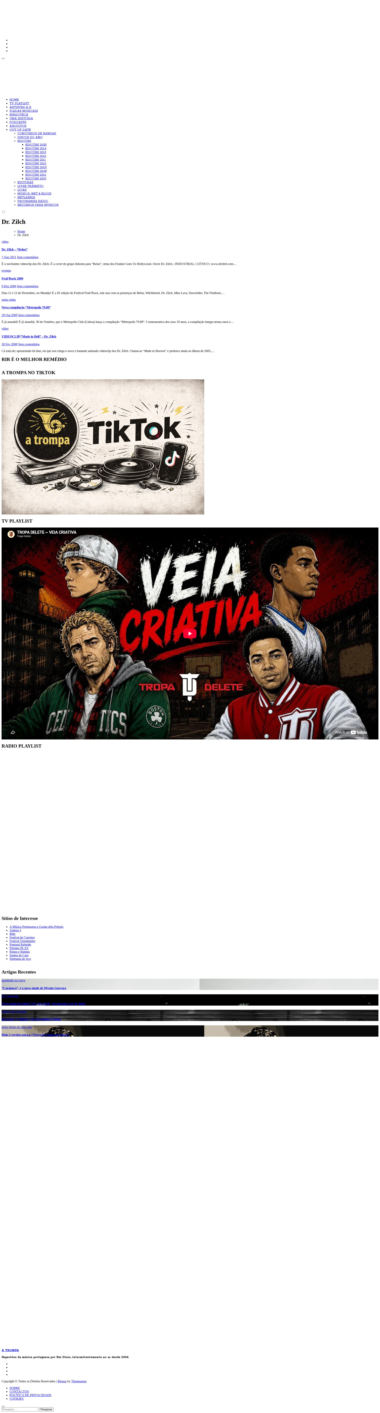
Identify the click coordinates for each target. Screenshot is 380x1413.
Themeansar (78, 1381)
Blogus (62, 1381)
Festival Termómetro (22, 941)
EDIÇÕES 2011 (35, 160)
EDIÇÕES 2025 (36, 145)
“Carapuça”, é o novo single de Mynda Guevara (34, 988)
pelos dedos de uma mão (17, 1027)
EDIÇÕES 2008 (36, 171)
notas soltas (9, 299)
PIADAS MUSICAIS (24, 111)
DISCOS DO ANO (30, 137)
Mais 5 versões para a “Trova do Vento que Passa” (35, 1034)
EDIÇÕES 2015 (35, 178)
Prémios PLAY (19, 948)
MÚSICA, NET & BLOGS (34, 193)
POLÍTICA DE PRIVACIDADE (30, 1395)
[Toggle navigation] (3, 58)
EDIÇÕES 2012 (35, 156)
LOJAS (22, 190)
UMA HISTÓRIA (21, 118)
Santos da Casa (19, 955)
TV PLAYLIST (19, 103)
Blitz (12, 934)
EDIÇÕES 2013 (35, 152)
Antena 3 (15, 930)
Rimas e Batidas (20, 951)
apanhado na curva (13, 980)
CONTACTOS (19, 1391)
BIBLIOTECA (19, 115)
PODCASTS (18, 122)
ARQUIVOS (18, 126)
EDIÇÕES (24, 141)
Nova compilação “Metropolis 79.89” (26, 307)
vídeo (5, 241)
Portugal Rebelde (20, 944)
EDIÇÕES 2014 (35, 148)
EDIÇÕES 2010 (35, 163)
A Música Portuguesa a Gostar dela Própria (36, 926)
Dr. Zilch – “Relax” (15, 249)
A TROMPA (58, 15)
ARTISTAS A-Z (20, 107)
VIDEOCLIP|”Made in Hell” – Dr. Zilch (29, 336)
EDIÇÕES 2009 (36, 167)
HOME (14, 100)
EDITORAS (25, 182)
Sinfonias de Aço (20, 958)
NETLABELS (26, 197)
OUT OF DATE (20, 130)
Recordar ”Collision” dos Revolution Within (31, 1019)
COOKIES (17, 1398)
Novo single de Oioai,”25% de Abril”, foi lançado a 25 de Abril (43, 1003)
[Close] (3, 1406)
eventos (6, 270)
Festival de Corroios (22, 937)
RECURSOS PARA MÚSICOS (38, 205)
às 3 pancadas (10, 996)
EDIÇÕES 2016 (35, 175)
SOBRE (15, 1388)
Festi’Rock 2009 (12, 278)
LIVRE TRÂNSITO (30, 186)
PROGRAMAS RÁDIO (32, 201)
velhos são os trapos (14, 1011)
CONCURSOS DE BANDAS (36, 133)
